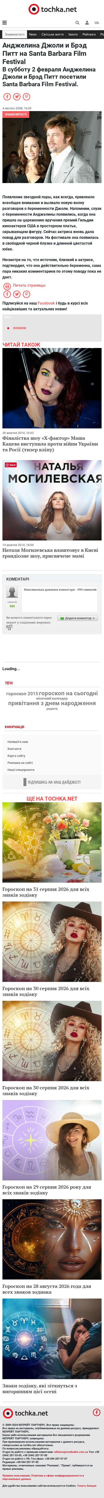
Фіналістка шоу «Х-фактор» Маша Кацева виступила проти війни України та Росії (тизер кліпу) (50, 444)
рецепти (52, 708)
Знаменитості (14, 34)
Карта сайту (16, 756)
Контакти (14, 749)
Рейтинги (89, 34)
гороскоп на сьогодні (68, 693)
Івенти (73, 34)
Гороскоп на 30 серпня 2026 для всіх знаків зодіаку (45, 991)
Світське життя (53, 34)
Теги (9, 683)
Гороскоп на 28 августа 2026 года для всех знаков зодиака (46, 1289)
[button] (87, 23)
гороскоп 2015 (22, 694)
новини (19, 328)
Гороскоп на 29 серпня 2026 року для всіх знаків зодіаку (46, 1190)
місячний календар (52, 698)
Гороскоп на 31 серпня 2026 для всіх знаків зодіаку (45, 892)
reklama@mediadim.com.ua (71, 1452)
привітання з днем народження (52, 703)
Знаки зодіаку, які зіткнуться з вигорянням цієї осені (39, 1388)
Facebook (46, 303)
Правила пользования (16, 1475)
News (33, 34)
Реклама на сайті (20, 763)
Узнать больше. (87, 1485)
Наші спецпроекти (20, 770)
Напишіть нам (17, 742)
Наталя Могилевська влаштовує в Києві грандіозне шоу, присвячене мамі (50, 553)
